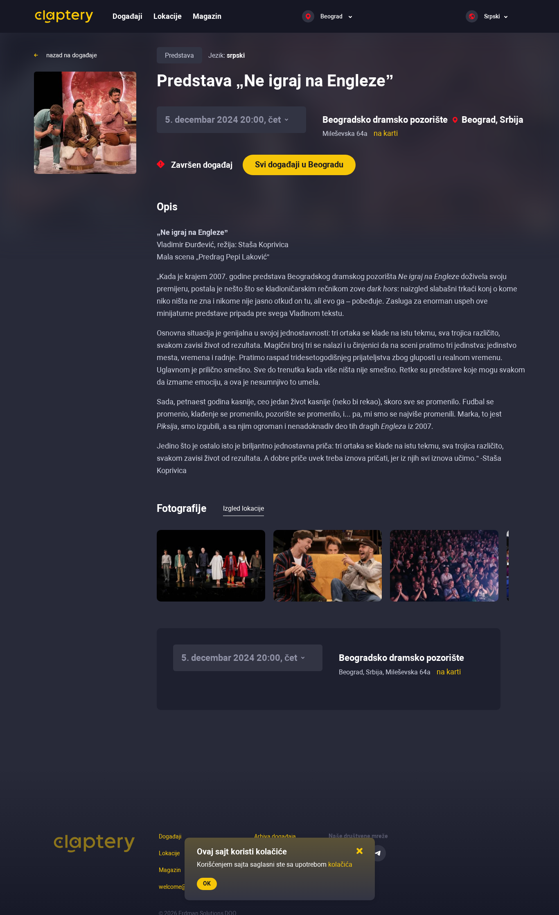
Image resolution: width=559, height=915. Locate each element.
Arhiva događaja (275, 836)
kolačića (340, 864)
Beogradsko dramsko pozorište (385, 120)
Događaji (127, 16)
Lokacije (167, 16)
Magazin (207, 16)
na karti (386, 133)
